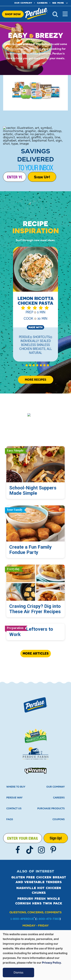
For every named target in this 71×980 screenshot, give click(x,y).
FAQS (9, 819)
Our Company (55, 786)
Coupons (58, 819)
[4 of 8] (34, 365)
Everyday (13, 569)
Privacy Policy (51, 962)
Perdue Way (14, 797)
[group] (35, 306)
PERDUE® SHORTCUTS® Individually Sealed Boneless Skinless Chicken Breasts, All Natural (35, 344)
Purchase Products (51, 808)
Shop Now (13, 14)
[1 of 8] (23, 365)
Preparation (15, 628)
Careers (42, 3)
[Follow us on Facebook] (18, 850)
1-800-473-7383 (48, 919)
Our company (23, 3)
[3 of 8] (30, 365)
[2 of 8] (27, 365)
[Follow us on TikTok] (30, 850)
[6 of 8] (41, 365)
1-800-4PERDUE (22, 919)
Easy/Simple (15, 450)
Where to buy (15, 786)
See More (58, 3)
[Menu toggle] (65, 14)
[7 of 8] (44, 365)
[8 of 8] (48, 365)
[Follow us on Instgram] (41, 850)
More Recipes (35, 379)
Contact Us (13, 808)
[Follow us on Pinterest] (53, 850)
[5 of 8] (37, 365)
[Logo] (35, 705)
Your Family (15, 510)
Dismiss (18, 972)
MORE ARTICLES (36, 653)
